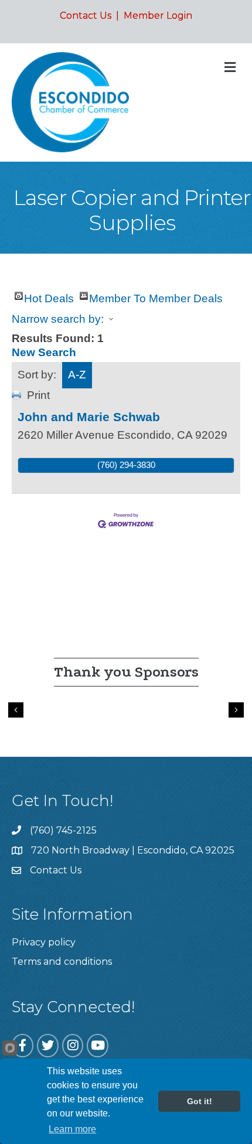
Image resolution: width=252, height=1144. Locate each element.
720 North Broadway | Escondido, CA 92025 (132, 850)
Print (38, 395)
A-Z (77, 374)
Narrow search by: (58, 319)
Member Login (158, 15)
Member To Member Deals (156, 296)
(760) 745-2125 (63, 830)
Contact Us (85, 15)
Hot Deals (49, 296)
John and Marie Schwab (89, 417)
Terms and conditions (62, 961)
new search (44, 352)
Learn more (72, 1129)
